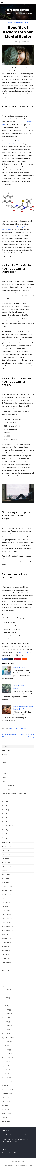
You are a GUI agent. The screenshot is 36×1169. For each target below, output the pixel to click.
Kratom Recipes (6, 822)
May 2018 (5, 1106)
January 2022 (6, 1030)
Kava (4, 781)
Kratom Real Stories (8, 818)
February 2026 (6, 870)
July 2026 (4, 850)
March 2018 (5, 1114)
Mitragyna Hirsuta (8, 785)
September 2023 (7, 986)
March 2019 (5, 1078)
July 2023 (4, 994)
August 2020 (5, 1042)
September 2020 (7, 1038)
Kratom (4, 763)
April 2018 (5, 1110)
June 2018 (5, 1102)
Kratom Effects (13, 22)
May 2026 (5, 858)
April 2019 (5, 1074)
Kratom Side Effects (7, 826)
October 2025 (6, 886)
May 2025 (5, 906)
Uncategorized (6, 838)
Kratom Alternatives (8, 767)
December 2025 (6, 878)
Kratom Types (6, 830)
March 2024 (5, 962)
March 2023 (5, 1010)
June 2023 (5, 998)
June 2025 (5, 902)
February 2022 (6, 1026)
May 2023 (5, 1002)
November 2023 (6, 978)
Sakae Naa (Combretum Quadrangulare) (15, 793)
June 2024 (5, 950)
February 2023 (6, 1014)
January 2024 (6, 970)
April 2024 (5, 958)
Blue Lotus (6, 774)
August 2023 (5, 990)
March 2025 (5, 914)
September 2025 (7, 890)
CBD (3, 759)
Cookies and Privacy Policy (9, 1153)
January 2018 (6, 1122)
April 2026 (5, 862)
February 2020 (6, 1054)
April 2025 (5, 910)
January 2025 (6, 922)
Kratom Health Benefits (22, 667)
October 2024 (6, 934)
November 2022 (6, 1018)
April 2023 (5, 1006)
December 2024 (6, 926)
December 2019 (6, 1058)
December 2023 (6, 974)
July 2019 (4, 1066)
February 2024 (6, 966)
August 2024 (5, 942)
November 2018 (6, 1090)
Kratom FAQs (6, 810)
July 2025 (4, 898)
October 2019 (6, 1062)
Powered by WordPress (11, 1165)
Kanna (5, 777)
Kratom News (6, 814)
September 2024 (7, 938)
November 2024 (6, 930)
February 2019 (6, 1082)
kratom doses (24, 652)
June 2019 (5, 1070)
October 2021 (6, 1034)
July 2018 (4, 1098)
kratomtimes (25, 42)
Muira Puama (7, 789)
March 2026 (5, 866)
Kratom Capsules (7, 798)
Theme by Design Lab (26, 1165)
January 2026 (6, 874)
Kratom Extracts (6, 806)
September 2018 (7, 1094)
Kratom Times (18, 10)
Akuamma (6, 770)
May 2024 (5, 954)
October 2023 (6, 982)
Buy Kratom (5, 755)
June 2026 (5, 854)
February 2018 (6, 1117)
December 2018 (6, 1086)
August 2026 (5, 846)
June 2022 (5, 1022)
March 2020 (5, 1050)
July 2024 (4, 946)
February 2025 (6, 918)
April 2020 (5, 1046)
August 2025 (5, 894)
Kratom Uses (23, 22)
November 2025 (6, 882)
